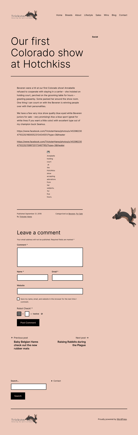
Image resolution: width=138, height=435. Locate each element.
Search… (15, 381)
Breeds (68, 15)
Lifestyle (88, 15)
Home (59, 15)
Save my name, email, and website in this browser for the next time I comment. (49, 300)
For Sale (79, 214)
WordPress (122, 419)
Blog (114, 15)
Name (20, 271)
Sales (98, 15)
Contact (123, 15)
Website (21, 285)
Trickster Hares (26, 217)
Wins (106, 15)
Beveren (72, 214)
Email (55, 271)
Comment (22, 245)
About (78, 15)
